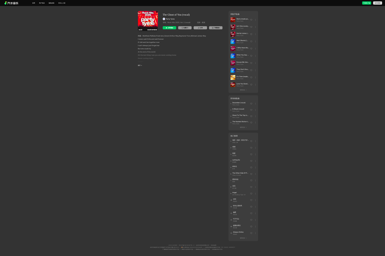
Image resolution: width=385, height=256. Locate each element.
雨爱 (233, 153)
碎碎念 (234, 166)
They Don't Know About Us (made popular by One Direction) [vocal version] (243, 69)
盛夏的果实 (237, 225)
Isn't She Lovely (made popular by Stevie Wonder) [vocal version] (243, 26)
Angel (234, 192)
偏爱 (234, 212)
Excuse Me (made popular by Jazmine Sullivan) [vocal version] (243, 62)
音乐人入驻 (61, 3)
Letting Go (236, 160)
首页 (33, 3)
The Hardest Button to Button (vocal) (240, 121)
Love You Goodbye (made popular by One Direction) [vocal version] (243, 84)
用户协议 (42, 3)
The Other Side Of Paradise (240, 173)
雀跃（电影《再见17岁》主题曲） (240, 140)
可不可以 (236, 219)
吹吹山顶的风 (237, 206)
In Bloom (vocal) (238, 109)
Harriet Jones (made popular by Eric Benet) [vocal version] (243, 33)
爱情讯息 (235, 179)
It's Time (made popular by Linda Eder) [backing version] (243, 76)
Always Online (238, 232)
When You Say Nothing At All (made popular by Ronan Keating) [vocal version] (243, 55)
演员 (233, 186)
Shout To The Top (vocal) (240, 115)
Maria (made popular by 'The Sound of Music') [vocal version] (243, 19)
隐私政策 (51, 3)
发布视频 (377, 3)
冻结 (234, 199)
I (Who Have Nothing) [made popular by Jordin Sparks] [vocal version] (243, 48)
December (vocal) (239, 103)
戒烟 (233, 147)
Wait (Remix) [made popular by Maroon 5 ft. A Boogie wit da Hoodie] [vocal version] (243, 40)
